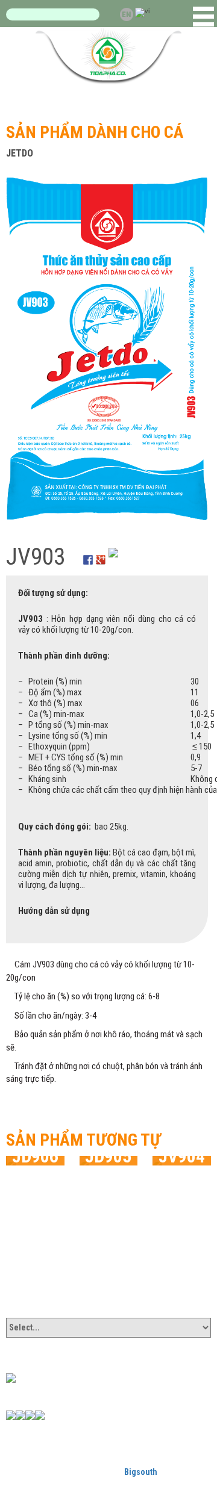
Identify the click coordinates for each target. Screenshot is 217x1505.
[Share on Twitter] (113, 552)
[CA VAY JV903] (107, 348)
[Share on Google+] (100, 552)
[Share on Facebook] (88, 552)
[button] (203, 16)
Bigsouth (140, 1472)
